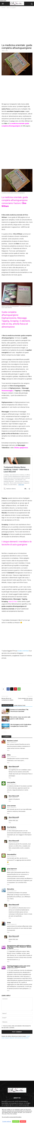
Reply (8, 750)
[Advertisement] (17, 26)
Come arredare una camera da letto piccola (25, 699)
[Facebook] (8, 689)
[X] (11, 689)
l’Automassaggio (7, 390)
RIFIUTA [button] (23, 1121)
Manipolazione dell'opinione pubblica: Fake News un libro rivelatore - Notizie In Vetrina (19, 947)
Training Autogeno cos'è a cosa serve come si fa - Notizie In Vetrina (18, 966)
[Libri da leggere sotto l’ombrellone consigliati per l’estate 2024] (5, 726)
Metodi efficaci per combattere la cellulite (7, 699)
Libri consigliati (11, 7)
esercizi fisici (13, 601)
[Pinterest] (15, 689)
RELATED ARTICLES (7, 705)
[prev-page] (3, 732)
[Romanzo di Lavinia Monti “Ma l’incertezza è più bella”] (5, 711)
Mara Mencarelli (14, 766)
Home (3, 7)
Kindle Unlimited (23, 651)
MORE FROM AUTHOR (19, 705)
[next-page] (5, 732)
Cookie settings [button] (6, 1121)
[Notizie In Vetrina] (17, 3)
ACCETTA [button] (15, 1121)
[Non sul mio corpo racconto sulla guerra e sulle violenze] (5, 718)
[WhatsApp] (19, 689)
